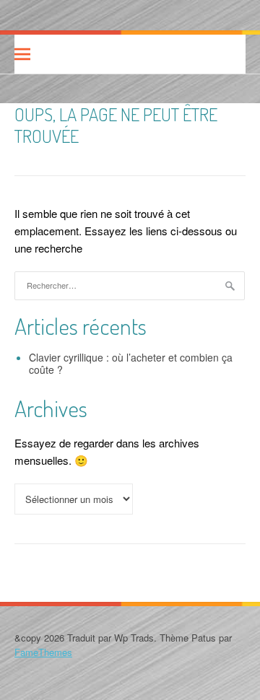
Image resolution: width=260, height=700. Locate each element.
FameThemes (43, 652)
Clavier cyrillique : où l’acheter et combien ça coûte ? (131, 363)
